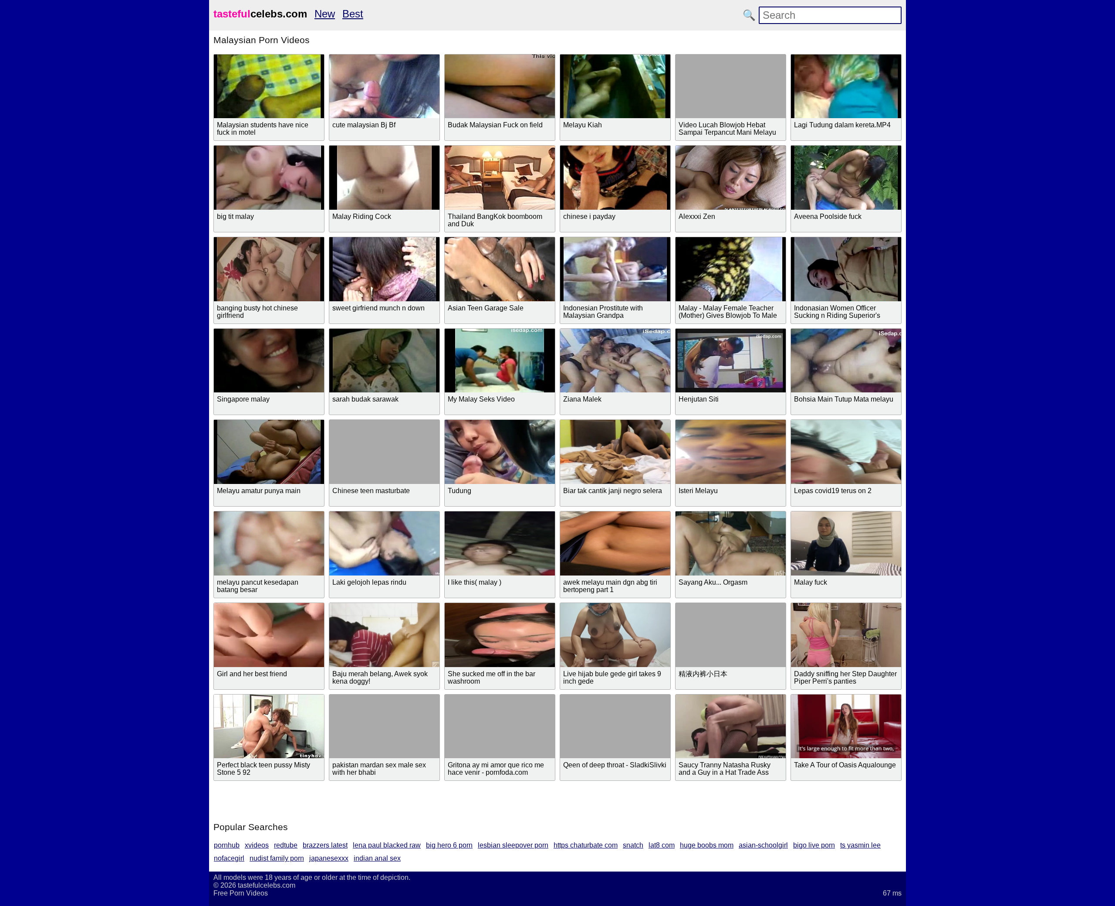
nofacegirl (229, 858)
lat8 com (662, 845)
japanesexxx (328, 858)
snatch (633, 845)
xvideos (257, 845)
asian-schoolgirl (763, 845)
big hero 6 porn (449, 845)
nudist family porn (277, 858)
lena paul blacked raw (387, 845)
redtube (285, 845)
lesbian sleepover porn (513, 845)
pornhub (227, 845)
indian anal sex (377, 858)
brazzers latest (325, 845)
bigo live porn (814, 845)
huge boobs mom (706, 845)
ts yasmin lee (860, 845)
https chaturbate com (586, 845)
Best (352, 14)
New (324, 14)
